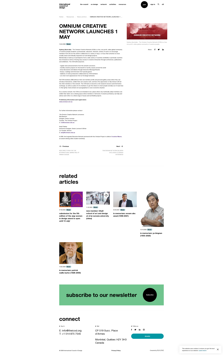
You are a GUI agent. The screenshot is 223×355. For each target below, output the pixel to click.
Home (61, 17)
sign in (152, 4)
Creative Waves (116, 136)
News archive (82, 17)
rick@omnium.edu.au (67, 122)
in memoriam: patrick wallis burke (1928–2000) (70, 271)
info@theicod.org (72, 330)
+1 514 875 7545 (71, 333)
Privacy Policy (116, 350)
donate (147, 336)
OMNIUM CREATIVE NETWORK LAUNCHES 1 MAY (106, 17)
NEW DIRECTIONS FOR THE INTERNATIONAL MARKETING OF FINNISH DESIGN (69, 152)
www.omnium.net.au (65, 101)
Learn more (202, 350)
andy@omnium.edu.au (68, 132)
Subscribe (150, 295)
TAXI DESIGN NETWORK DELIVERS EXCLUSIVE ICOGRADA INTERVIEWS (112, 152)
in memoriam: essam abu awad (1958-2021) (124, 214)
